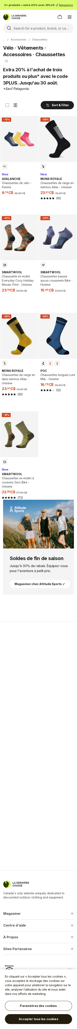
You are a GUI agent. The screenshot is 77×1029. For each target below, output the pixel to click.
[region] (38, 999)
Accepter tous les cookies (38, 1019)
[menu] (70, 17)
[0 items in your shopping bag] (60, 17)
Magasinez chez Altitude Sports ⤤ (40, 584)
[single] (7, 105)
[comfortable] (15, 105)
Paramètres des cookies (38, 1006)
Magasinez (66, 5)
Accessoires (18, 39)
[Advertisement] (38, 666)
